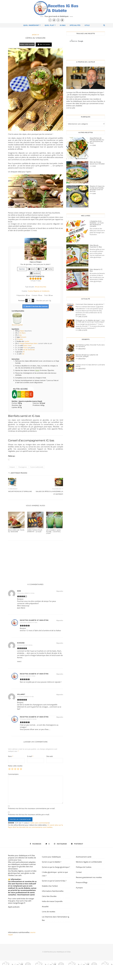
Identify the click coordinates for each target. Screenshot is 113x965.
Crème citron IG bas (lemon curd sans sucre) (90, 365)
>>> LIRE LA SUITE (81, 317)
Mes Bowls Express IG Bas (96, 246)
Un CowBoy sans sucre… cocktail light (53, 531)
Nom (10, 756)
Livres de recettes (48, 911)
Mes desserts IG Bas (96, 270)
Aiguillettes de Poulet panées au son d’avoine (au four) (97, 140)
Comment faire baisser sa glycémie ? (90, 304)
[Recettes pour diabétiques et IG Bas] (56, 11)
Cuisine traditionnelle (36, 467)
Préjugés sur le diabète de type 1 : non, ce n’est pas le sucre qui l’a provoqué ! (90, 321)
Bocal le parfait (17, 325)
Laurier (26, 341)
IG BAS (63, 25)
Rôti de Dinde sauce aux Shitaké (97, 163)
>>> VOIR (93, 145)
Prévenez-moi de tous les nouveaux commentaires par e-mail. (31, 808)
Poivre (25, 347)
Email (32, 269)
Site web (49, 756)
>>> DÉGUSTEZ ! (81, 349)
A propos (79, 887)
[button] (30, 278)
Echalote (20, 339)
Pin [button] (41, 269)
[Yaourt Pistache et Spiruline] (12, 482)
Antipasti (12, 467)
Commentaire (13, 774)
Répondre (59, 591)
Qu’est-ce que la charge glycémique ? (56, 867)
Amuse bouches (40, 287)
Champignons (22, 467)
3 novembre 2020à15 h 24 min (26, 593)
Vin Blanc (22, 333)
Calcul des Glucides (49, 896)
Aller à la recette (44, 44)
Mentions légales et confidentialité (89, 862)
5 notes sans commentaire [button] (39, 823)
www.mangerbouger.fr (16, 903)
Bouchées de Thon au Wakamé (16, 530)
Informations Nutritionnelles (52, 891)
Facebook (36, 273)
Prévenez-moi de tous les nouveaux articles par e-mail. (29, 814)
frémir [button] (37, 370)
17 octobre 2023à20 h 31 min (25, 696)
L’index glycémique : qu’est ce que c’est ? (55, 874)
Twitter (50, 269)
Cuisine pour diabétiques (51, 857)
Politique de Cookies (83, 867)
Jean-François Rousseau (19, 473)
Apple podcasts (14, 907)
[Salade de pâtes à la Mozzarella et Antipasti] (59, 482)
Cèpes (22, 331)
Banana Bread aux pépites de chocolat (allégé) (87, 355)
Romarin (23, 337)
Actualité (45, 906)
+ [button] (33, 300)
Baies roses (27, 345)
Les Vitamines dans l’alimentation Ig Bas (55, 918)
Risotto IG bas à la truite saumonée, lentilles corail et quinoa (97, 188)
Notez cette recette (27, 44)
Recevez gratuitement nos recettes (89, 877)
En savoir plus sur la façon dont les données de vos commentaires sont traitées (35, 826)
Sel (23, 354)
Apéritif (35, 35)
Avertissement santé (26, 895)
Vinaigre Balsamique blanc (28, 343)
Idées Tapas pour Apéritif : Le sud (34, 530)
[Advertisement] (35, 559)
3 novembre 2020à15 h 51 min (28, 622)
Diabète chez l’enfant (50, 886)
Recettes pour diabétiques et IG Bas (21, 855)
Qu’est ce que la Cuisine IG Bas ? (54, 881)
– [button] (26, 300)
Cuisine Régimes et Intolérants (38, 291)
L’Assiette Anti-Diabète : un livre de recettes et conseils (97, 223)
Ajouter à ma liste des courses (36, 306)
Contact (79, 872)
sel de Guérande (29, 349)
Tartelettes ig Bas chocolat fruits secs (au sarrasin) (90, 345)
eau (20, 335)
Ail (23, 352)
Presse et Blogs (81, 882)
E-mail (30, 756)
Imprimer (22, 269)
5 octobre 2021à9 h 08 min (25, 645)
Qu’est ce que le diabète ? (51, 862)
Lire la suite (70, 108)
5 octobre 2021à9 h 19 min (27, 676)
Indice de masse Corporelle (52, 901)
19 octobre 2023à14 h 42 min (28, 719)
